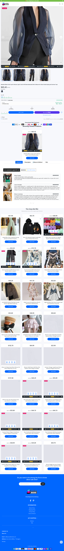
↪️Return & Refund (37, 162)
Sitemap (3, 541)
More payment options (47, 115)
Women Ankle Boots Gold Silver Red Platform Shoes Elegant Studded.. (32, 368)
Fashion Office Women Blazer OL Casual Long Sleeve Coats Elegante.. (11, 465)
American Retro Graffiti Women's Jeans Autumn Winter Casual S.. (10, 270)
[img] (24, 170)
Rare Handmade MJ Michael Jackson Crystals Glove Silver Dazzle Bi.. (32, 433)
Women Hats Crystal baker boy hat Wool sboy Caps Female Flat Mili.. (11, 335)
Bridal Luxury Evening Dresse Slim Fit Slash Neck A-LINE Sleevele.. (32, 303)
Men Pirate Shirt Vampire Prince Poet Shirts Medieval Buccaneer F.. (32, 400)
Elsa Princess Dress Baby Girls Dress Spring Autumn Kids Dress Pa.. (32, 465)
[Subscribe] (42, 483)
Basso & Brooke (33, 546)
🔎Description (27, 162)
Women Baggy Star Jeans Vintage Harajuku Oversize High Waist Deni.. (53, 465)
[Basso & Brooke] (5, 4)
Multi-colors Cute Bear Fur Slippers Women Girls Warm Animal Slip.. (53, 238)
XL (8, 96)
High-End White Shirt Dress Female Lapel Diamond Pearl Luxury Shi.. (53, 303)
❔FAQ (46, 162)
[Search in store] (60, 4)
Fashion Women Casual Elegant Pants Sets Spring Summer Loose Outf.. (53, 400)
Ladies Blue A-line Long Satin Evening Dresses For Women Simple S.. (10, 238)
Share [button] (3, 117)
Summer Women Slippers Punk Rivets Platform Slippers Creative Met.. (10, 433)
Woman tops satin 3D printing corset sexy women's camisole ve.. (11, 400)
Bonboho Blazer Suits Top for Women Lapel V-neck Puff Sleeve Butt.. (32, 154)
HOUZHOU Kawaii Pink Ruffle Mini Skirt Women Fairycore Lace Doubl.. (32, 335)
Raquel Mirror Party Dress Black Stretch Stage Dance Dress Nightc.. (53, 270)
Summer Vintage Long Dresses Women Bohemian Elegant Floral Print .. (53, 368)
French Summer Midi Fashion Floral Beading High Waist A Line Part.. (32, 270)
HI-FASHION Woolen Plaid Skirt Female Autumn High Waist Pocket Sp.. (10, 303)
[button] (61, 37)
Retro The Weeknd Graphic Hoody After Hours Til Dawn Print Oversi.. (32, 238)
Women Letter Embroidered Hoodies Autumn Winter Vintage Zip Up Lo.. (53, 335)
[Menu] (62, 4)
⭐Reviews (19, 162)
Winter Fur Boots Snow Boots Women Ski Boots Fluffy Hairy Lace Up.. (11, 368)
